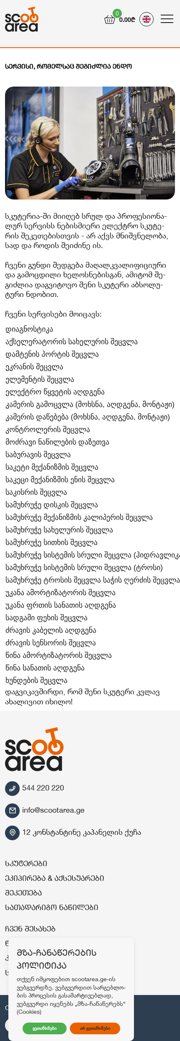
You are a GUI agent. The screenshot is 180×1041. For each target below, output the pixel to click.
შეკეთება (23, 892)
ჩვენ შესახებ (30, 928)
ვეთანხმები (45, 1028)
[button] (166, 13)
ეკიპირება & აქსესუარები (54, 877)
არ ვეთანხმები (95, 1028)
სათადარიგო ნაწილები (51, 907)
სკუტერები (26, 863)
